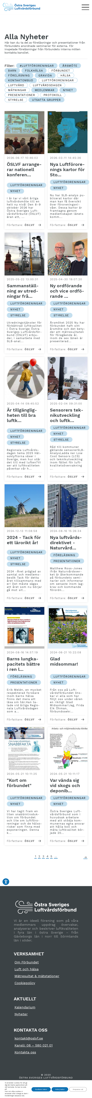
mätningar (17, 90)
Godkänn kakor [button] (41, 1089)
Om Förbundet (26, 962)
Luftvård (16, 85)
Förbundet (61, 70)
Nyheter (21, 1014)
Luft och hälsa (26, 969)
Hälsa (65, 75)
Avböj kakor (60, 1089)
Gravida (45, 75)
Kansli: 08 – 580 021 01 (33, 1045)
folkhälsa (34, 70)
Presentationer (21, 95)
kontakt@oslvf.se (28, 1038)
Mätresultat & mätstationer (36, 976)
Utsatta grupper (46, 99)
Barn (12, 70)
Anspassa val (78, 1089)
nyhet (68, 90)
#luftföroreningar (37, 65)
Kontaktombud (20, 80)
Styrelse (15, 99)
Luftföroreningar (58, 80)
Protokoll (53, 95)
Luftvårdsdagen (47, 85)
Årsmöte (69, 65)
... (56, 856)
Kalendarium (24, 1007)
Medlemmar (45, 90)
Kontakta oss (25, 1052)
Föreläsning (19, 75)
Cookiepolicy (24, 983)
